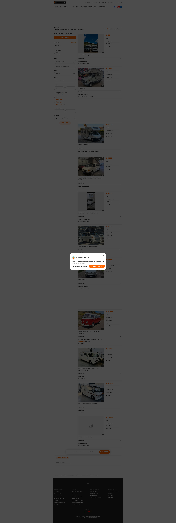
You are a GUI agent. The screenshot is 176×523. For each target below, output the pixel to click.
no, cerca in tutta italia (80, 266)
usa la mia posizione (97, 266)
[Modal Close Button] (104, 256)
